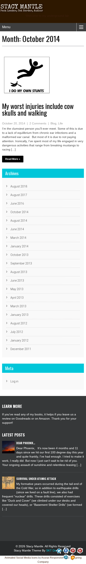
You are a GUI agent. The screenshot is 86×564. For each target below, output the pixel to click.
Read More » (12, 159)
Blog (53, 123)
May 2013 (16, 289)
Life (60, 123)
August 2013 (18, 272)
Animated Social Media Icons (21, 557)
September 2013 (21, 263)
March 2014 (18, 237)
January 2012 (19, 340)
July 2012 (16, 332)
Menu (6, 27)
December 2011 (20, 349)
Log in (14, 381)
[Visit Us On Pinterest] (72, 550)
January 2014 (19, 246)
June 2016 (17, 203)
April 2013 (17, 297)
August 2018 (18, 186)
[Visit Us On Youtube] (79, 550)
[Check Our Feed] (72, 557)
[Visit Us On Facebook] (65, 550)
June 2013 (17, 280)
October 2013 (19, 255)
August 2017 (18, 195)
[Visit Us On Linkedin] (65, 557)
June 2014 (17, 229)
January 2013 (19, 314)
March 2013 (18, 306)
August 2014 (18, 220)
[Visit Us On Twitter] (59, 550)
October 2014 (19, 212)
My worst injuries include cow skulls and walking (38, 109)
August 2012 (18, 323)
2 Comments (37, 123)
